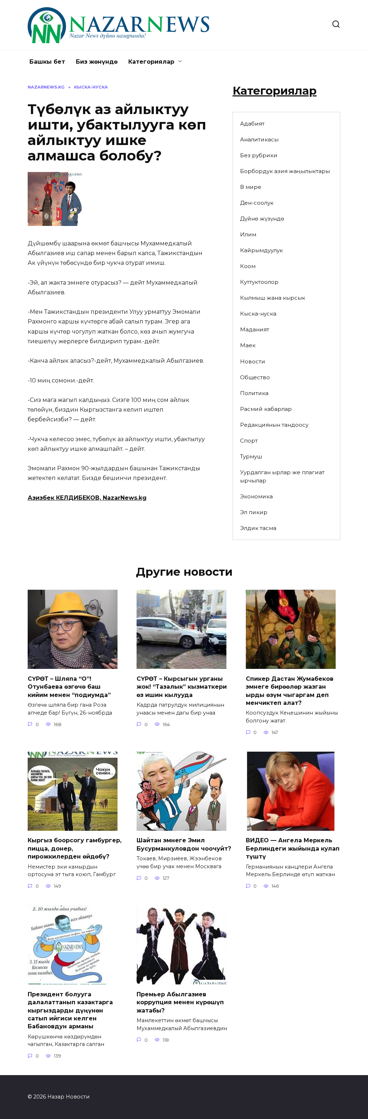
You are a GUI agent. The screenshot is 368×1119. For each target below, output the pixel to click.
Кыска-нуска (258, 313)
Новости (252, 361)
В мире (250, 187)
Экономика (256, 496)
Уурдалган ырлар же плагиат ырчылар (282, 476)
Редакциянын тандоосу (274, 424)
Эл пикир (253, 512)
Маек (248, 345)
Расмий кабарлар (266, 409)
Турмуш (251, 456)
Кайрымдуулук (261, 250)
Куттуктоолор (259, 281)
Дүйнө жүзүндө (262, 218)
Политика (254, 393)
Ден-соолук (256, 202)
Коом (248, 266)
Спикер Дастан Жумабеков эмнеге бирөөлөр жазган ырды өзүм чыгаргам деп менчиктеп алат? (290, 690)
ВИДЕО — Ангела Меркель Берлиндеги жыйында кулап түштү (293, 848)
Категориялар (151, 61)
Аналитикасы (259, 139)
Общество (255, 377)
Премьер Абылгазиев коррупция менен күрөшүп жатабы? (180, 1002)
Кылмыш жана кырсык (272, 297)
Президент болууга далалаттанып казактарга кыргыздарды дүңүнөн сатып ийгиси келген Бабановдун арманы (70, 1010)
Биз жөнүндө (97, 61)
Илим (248, 234)
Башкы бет (47, 61)
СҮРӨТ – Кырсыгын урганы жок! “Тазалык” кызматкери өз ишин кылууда (182, 686)
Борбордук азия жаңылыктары (285, 171)
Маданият (254, 329)
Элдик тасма (258, 528)
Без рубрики (258, 155)
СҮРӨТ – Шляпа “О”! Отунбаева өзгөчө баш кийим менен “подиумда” (69, 686)
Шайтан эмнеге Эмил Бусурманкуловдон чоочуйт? (184, 844)
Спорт (249, 440)
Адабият (252, 123)
